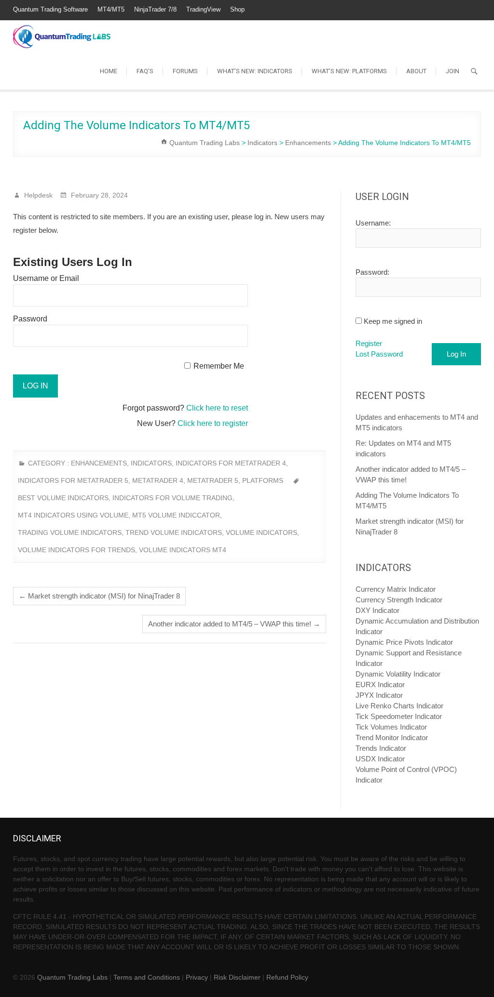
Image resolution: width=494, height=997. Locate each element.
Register (369, 343)
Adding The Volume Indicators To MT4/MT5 (407, 500)
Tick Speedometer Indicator (399, 716)
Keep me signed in (393, 321)
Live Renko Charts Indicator (399, 706)
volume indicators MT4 (182, 550)
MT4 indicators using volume (73, 515)
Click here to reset (217, 408)
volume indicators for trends (76, 550)
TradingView (203, 9)
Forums (185, 71)
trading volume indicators (70, 532)
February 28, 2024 (98, 195)
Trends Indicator (381, 748)
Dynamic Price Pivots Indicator (404, 642)
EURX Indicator (380, 684)
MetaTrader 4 (157, 480)
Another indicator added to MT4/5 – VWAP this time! (234, 624)
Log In (456, 354)
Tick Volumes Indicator (391, 727)
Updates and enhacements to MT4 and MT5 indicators (417, 422)
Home (108, 71)
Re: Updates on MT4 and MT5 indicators (403, 448)
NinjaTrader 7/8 (155, 9)
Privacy (197, 977)
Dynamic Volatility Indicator (398, 674)
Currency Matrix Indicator (396, 589)
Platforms (262, 480)
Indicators (151, 463)
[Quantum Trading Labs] (61, 31)
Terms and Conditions (146, 977)
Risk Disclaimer (237, 977)
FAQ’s (145, 71)
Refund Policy (287, 977)
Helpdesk (37, 195)
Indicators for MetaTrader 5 (73, 480)
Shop (237, 9)
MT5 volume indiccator (176, 515)
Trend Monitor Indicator (392, 737)
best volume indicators (63, 498)
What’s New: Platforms (349, 71)
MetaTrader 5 (212, 480)
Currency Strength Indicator (399, 600)
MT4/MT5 (110, 9)
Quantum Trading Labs (72, 977)
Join (452, 71)
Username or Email (46, 278)
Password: (372, 272)
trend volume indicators (173, 532)
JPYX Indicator (379, 695)
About (416, 71)
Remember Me (218, 366)
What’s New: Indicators (254, 71)
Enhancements (99, 463)
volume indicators (261, 532)
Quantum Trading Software (50, 9)
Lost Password (379, 354)
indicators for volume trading (172, 498)
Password (30, 319)
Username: (373, 223)
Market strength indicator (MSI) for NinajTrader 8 (99, 596)
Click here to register (213, 423)
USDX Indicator (380, 759)
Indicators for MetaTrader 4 (231, 463)
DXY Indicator (377, 610)
